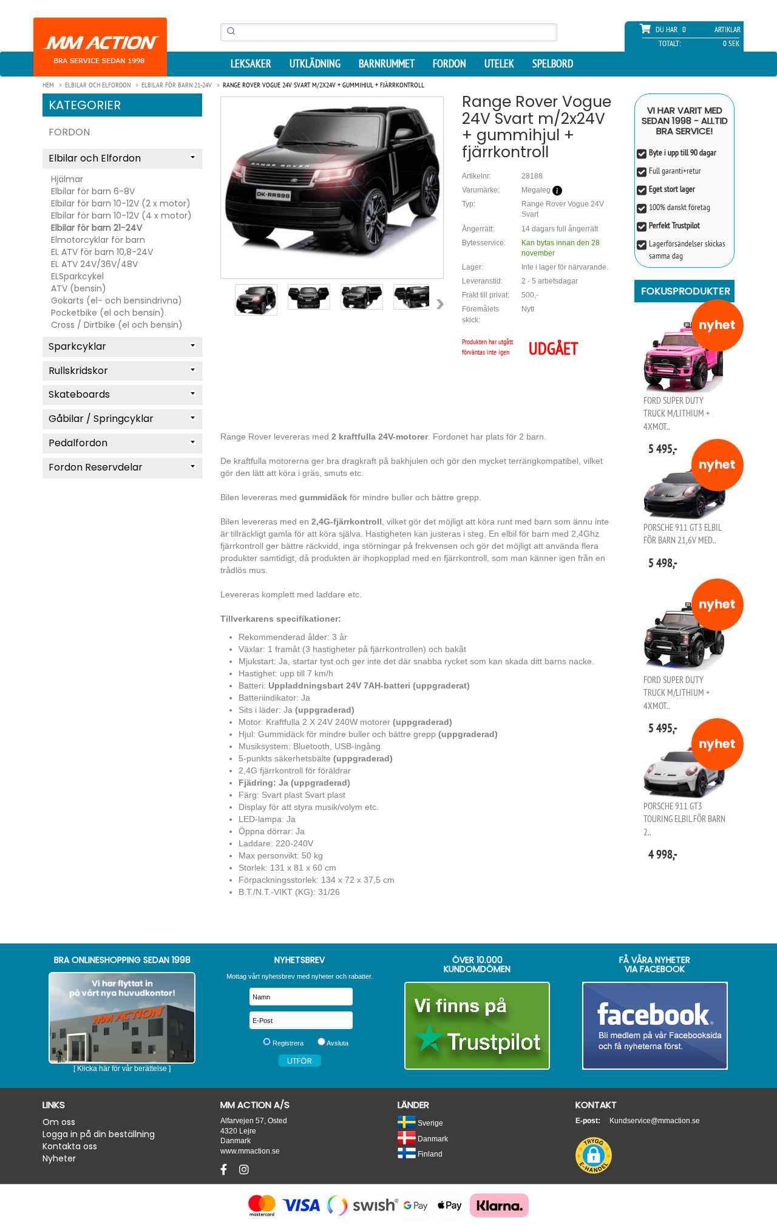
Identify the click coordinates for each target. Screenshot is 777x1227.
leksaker (251, 64)
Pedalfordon (78, 443)
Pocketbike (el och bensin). (108, 313)
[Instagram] (244, 1170)
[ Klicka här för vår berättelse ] (122, 1068)
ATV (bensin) (78, 288)
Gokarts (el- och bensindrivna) (116, 300)
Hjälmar (67, 179)
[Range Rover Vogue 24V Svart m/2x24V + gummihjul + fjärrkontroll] (332, 178)
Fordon (449, 64)
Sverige (429, 1123)
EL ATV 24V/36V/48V (94, 264)
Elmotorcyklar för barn (98, 240)
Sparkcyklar (77, 346)
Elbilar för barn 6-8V (93, 191)
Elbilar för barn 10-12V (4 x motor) (121, 215)
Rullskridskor (78, 371)
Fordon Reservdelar (96, 467)
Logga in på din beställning (98, 1134)
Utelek (499, 64)
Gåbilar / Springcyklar (101, 419)
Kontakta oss (69, 1146)
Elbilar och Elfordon (95, 158)
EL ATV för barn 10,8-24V (102, 252)
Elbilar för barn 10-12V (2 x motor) (121, 203)
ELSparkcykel (77, 276)
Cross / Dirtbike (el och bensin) (117, 325)
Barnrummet (387, 64)
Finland (429, 1154)
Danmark (432, 1139)
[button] (593, 1155)
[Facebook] (225, 1170)
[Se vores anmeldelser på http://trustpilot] (477, 1026)
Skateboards (79, 394)
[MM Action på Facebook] (655, 1026)
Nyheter (59, 1158)
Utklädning (315, 64)
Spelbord (552, 64)
